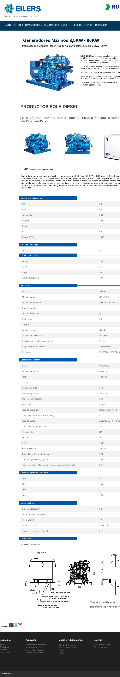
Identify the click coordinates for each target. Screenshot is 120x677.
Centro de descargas (68, 645)
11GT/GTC (74, 118)
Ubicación (4, 650)
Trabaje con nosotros (35, 653)
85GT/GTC (27, 121)
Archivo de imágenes (68, 648)
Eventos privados (101, 647)
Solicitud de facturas (35, 650)
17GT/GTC (100, 118)
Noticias (62, 653)
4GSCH (25, 118)
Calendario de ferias (102, 645)
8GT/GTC (48, 118)
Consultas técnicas (34, 648)
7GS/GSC (36, 118)
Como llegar (5, 652)
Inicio (8, 25)
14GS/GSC (87, 118)
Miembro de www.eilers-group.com (20, 16)
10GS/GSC (61, 118)
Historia (3, 645)
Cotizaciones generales (36, 645)
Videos (61, 650)
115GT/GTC (40, 121)
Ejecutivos (4, 647)
